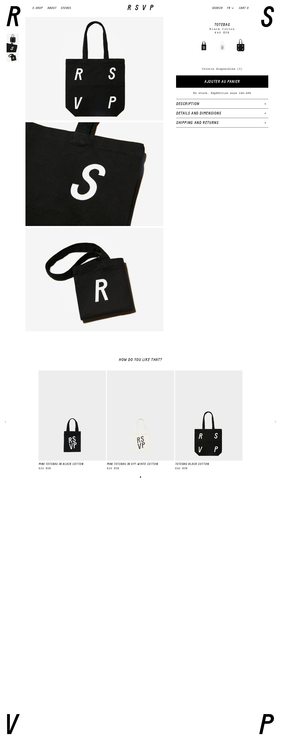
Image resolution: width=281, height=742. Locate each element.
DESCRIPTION (187, 103)
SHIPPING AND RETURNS (197, 122)
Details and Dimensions (198, 113)
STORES (66, 8)
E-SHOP (37, 8)
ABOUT (51, 8)
